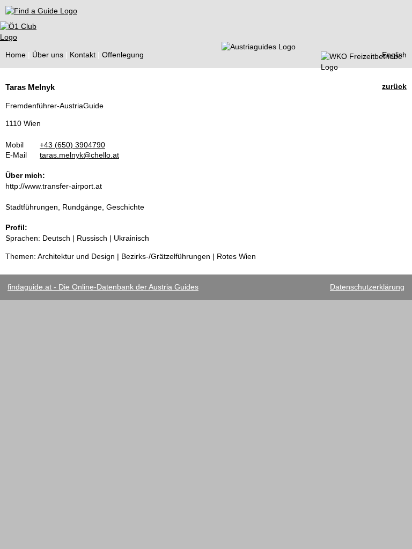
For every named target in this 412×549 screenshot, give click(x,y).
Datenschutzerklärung (367, 287)
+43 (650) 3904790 (72, 144)
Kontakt (82, 54)
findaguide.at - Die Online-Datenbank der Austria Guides (103, 287)
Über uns (47, 54)
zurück (394, 86)
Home (15, 54)
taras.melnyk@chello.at (79, 155)
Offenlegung (123, 54)
